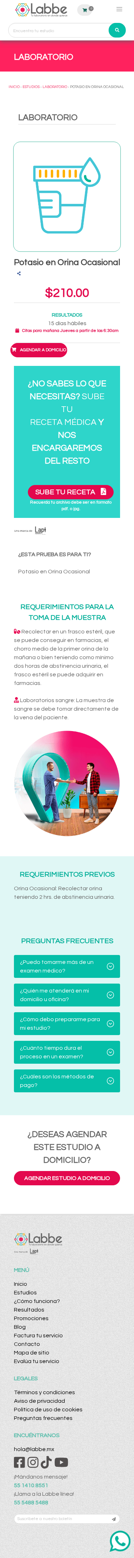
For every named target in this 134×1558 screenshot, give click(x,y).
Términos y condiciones (44, 1392)
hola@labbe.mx (34, 1449)
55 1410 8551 (31, 1485)
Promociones (31, 1318)
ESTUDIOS (31, 87)
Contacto (27, 1344)
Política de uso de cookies (48, 1409)
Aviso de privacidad (39, 1401)
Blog (20, 1327)
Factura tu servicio (38, 1335)
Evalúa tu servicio (36, 1361)
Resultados (29, 1310)
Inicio (20, 1284)
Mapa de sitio (31, 1353)
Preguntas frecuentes (43, 1418)
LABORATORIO (55, 87)
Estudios (25, 1292)
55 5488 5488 (31, 1502)
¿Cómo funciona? (37, 1301)
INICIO (14, 87)
